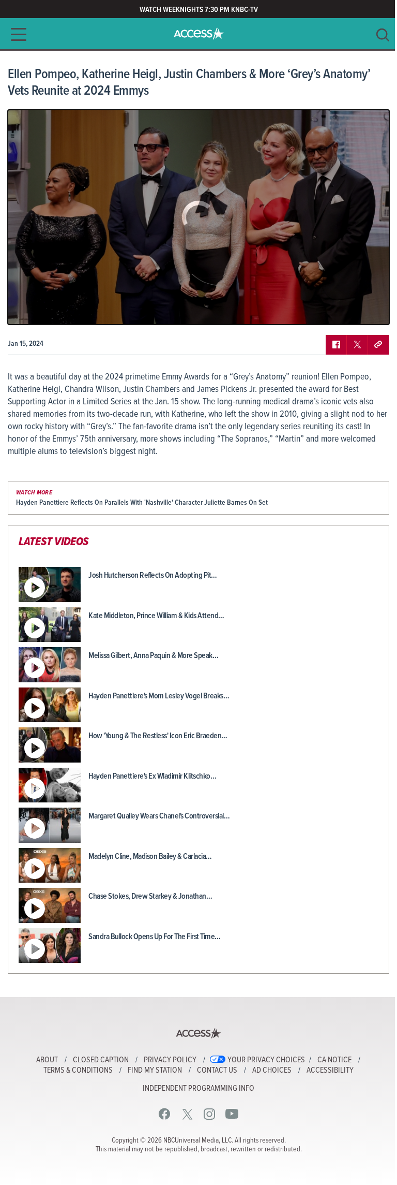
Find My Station (155, 1070)
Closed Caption (101, 1060)
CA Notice (334, 1060)
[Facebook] (164, 1114)
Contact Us (217, 1070)
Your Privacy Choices (266, 1060)
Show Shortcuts (337, 309)
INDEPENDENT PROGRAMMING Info (198, 1089)
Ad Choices (272, 1070)
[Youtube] (231, 1114)
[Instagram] (210, 1114)
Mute (45, 309)
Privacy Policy (170, 1060)
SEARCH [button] (382, 34)
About (47, 1060)
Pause (28, 309)
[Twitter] (187, 1114)
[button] (15, 34)
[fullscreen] (368, 309)
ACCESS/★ (198, 33)
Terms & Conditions (78, 1070)
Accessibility (330, 1070)
